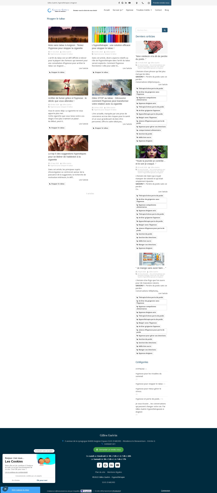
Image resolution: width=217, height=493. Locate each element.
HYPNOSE (140, 369)
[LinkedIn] (126, 3)
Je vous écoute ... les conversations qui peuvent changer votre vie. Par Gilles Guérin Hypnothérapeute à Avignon (151, 407)
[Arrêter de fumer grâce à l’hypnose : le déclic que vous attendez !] (68, 87)
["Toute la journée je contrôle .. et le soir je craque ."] (152, 151)
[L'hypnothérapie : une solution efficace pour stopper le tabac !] (112, 35)
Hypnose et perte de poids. (148, 399)
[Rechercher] (165, 30)
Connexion (165, 490)
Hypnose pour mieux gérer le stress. (148, 390)
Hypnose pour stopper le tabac (149, 383)
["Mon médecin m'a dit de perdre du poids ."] (152, 47)
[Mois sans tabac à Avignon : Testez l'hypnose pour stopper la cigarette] (68, 35)
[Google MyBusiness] (122, 3)
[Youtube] (129, 3)
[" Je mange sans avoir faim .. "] (152, 259)
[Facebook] (119, 3)
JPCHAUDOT (116, 491)
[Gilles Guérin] (58, 12)
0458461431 (110, 444)
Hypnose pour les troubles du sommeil (148, 374)
